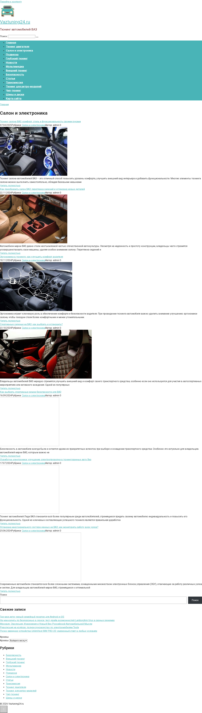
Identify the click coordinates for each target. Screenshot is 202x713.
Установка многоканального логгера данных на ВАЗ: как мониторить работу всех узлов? (49, 527)
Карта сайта (13, 98)
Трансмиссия (14, 82)
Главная (11, 42)
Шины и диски (15, 94)
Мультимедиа (15, 66)
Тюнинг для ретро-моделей (23, 86)
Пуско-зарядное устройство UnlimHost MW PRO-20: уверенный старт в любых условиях (48, 631)
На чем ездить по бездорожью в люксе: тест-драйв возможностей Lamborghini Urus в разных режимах (57, 620)
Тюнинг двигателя (17, 46)
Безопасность (15, 74)
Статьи (10, 78)
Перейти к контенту (11, 1)
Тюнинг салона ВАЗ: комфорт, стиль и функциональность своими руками (40, 121)
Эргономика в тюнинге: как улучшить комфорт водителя (31, 256)
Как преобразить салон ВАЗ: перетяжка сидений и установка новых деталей (42, 189)
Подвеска (12, 54)
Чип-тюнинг (13, 90)
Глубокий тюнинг (17, 58)
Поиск (3, 594)
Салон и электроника (33, 125)
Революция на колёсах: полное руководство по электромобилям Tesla (39, 627)
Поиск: (4, 36)
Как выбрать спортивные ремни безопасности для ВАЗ (30, 392)
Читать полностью (10, 185)
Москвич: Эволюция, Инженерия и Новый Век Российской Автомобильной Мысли (46, 623)
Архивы (4, 640)
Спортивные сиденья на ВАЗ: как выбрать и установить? (31, 324)
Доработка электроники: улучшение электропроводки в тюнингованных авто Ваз (45, 459)
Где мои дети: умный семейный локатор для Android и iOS (32, 616)
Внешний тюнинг (16, 70)
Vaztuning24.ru (15, 21)
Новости (11, 62)
